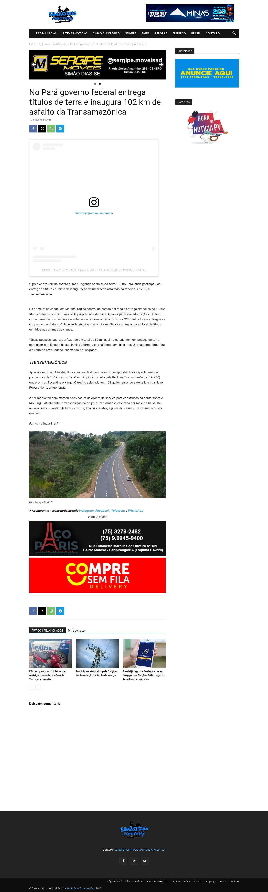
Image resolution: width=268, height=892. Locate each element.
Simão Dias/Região (106, 33)
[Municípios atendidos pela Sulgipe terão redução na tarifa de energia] (97, 653)
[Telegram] (60, 128)
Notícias (43, 44)
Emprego (179, 33)
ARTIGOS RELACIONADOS (47, 630)
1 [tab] (95, 84)
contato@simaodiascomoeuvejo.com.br (139, 849)
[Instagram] (134, 861)
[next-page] (38, 687)
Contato (213, 33)
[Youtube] (145, 861)
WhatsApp (135, 510)
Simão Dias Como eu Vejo (81, 888)
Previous (33, 64)
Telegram (118, 510)
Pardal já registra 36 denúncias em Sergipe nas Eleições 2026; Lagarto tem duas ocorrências (143, 675)
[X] (42, 128)
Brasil (195, 33)
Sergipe (130, 33)
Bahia (145, 33)
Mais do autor (76, 630)
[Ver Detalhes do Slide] (97, 64)
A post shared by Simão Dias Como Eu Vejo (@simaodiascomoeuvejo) (94, 270)
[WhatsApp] (51, 128)
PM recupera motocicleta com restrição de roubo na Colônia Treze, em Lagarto (47, 675)
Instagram (86, 510)
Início (32, 44)
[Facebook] (33, 128)
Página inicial (46, 33)
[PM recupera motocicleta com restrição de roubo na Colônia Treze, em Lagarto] (50, 653)
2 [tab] (100, 84)
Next (161, 64)
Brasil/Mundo (59, 44)
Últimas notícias (75, 33)
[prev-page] (31, 687)
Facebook (102, 510)
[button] (234, 34)
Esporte (161, 33)
